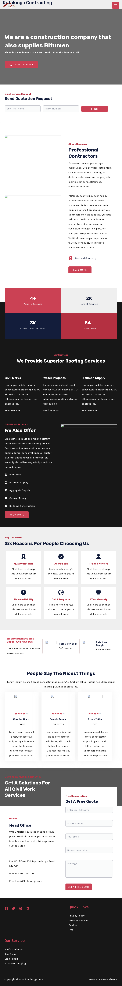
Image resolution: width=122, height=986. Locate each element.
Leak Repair (11, 958)
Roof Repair (10, 953)
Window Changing (15, 963)
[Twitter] (13, 908)
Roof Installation (14, 949)
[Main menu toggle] (115, 5)
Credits (73, 924)
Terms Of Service (78, 920)
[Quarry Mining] (15, 498)
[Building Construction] (20, 506)
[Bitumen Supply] (16, 482)
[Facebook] (6, 908)
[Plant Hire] (13, 474)
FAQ (71, 929)
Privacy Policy (77, 915)
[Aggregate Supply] (17, 490)
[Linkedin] (27, 908)
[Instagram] (20, 908)
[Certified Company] (82, 258)
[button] (80, 269)
